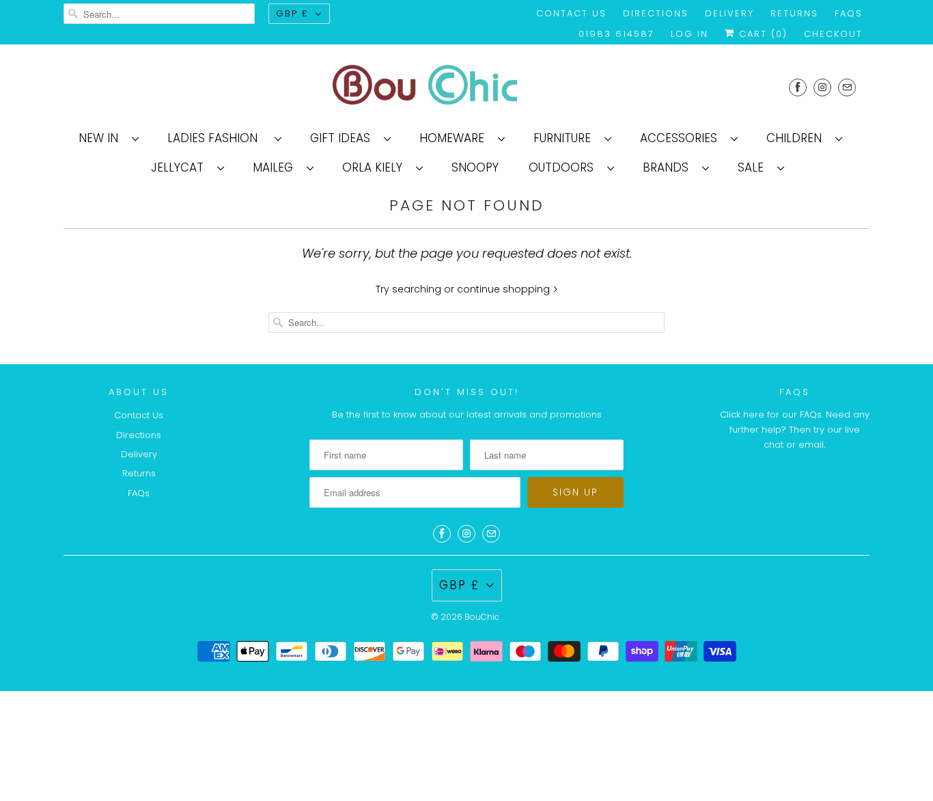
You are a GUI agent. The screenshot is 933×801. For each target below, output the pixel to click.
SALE (754, 167)
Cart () (761, 33)
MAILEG (276, 167)
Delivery (729, 13)
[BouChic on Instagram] (822, 87)
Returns (794, 13)
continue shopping (505, 289)
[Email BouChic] (847, 87)
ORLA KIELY (375, 167)
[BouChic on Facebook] (798, 87)
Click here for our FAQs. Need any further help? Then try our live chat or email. (794, 429)
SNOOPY (475, 167)
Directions (655, 13)
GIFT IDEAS (343, 138)
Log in (689, 33)
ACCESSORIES (682, 138)
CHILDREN (797, 138)
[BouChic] (466, 87)
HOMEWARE (455, 138)
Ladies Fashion (217, 138)
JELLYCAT (180, 167)
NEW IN (102, 138)
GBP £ (292, 13)
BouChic (482, 617)
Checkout (833, 33)
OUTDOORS (564, 167)
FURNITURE (565, 138)
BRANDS (669, 167)
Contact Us (571, 13)
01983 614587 (616, 33)
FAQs (849, 13)
